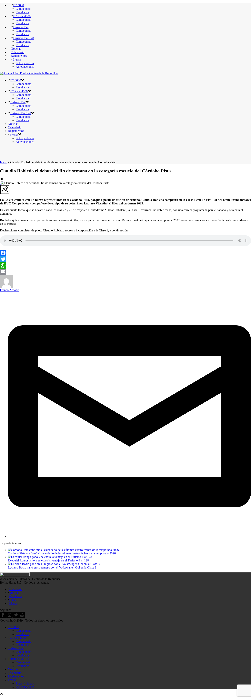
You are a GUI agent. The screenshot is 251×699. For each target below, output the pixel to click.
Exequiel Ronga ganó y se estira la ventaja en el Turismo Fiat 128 (48, 560)
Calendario (17, 52)
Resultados (22, 12)
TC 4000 (18, 5)
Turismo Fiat (20, 27)
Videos (13, 603)
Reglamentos (19, 55)
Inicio (3, 162)
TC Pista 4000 (22, 16)
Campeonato (23, 8)
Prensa (17, 59)
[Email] (125, 272)
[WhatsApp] (125, 265)
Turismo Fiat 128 (23, 38)
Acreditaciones (25, 66)
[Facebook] (125, 253)
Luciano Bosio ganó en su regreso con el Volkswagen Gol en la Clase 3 (52, 567)
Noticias (16, 48)
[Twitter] (125, 259)
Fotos (12, 599)
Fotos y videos (25, 63)
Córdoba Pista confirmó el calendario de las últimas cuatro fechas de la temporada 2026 (62, 553)
